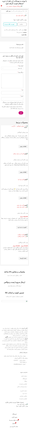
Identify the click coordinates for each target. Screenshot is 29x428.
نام (22, 90)
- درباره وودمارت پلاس (22, 386)
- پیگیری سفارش (23, 396)
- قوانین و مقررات (23, 384)
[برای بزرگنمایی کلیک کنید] (23, 14)
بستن (25, 126)
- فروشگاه (25, 378)
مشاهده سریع (26, 150)
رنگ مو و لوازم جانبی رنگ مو (18, 11)
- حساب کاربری (23, 390)
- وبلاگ (25, 381)
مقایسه (21, 24)
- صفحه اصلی (24, 376)
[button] (22, 227)
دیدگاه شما (20, 72)
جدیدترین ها (19, 32)
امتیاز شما (20, 65)
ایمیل (21, 96)
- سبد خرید (25, 393)
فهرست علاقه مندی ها (9, 24)
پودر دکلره (8, 11)
